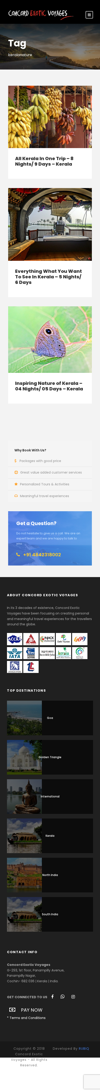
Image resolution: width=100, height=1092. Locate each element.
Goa (50, 718)
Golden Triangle (50, 757)
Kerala (50, 836)
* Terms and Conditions (26, 1018)
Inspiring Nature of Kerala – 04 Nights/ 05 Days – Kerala (49, 386)
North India (50, 875)
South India (50, 914)
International (50, 796)
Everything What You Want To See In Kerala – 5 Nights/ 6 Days (48, 277)
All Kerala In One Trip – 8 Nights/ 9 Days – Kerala (44, 161)
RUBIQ (84, 1048)
